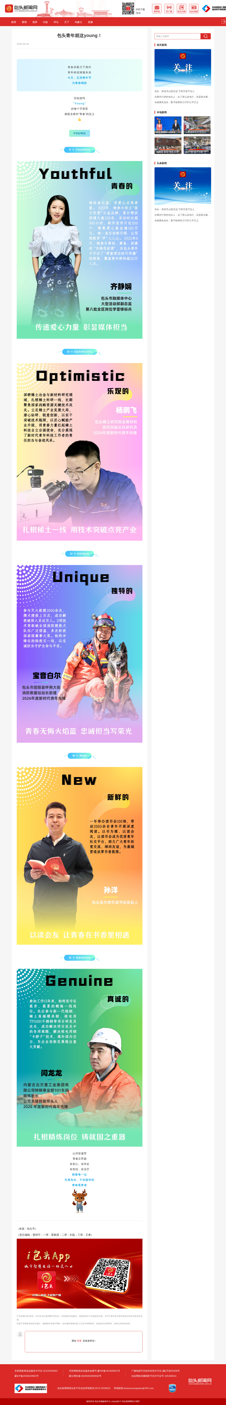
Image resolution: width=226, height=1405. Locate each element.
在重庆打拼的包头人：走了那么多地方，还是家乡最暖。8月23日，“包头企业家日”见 (183, 97)
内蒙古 (78, 22)
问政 (45, 22)
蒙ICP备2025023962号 (27, 1376)
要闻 (24, 22)
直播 (90, 22)
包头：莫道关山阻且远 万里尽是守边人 (175, 91)
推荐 (13, 22)
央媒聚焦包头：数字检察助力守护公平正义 (177, 102)
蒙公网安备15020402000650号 (85, 1376)
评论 (56, 22)
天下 (66, 22)
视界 (34, 22)
